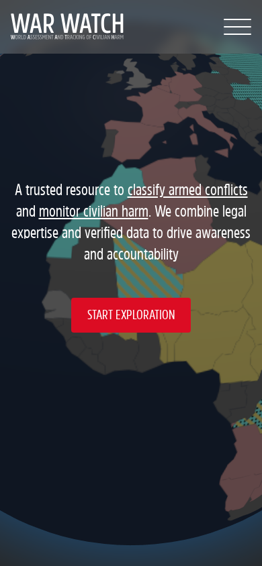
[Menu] (237, 27)
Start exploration (131, 315)
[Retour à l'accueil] (60, 26)
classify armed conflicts (188, 190)
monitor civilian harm (93, 211)
